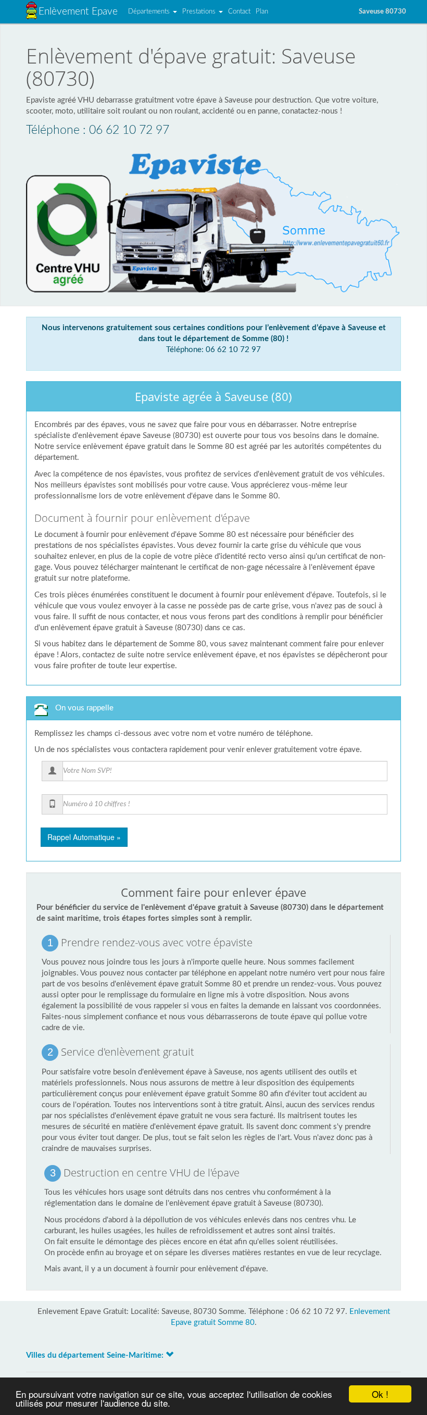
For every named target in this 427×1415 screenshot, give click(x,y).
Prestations (200, 11)
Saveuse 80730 (382, 11)
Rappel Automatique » (84, 837)
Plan (262, 11)
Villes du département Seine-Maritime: (96, 1355)
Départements (150, 11)
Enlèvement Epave (78, 12)
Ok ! (380, 1393)
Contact (239, 11)
